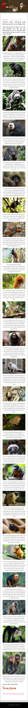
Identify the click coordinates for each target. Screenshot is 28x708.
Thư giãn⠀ (12, 19)
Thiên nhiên (9, 694)
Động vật (14, 694)
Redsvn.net (18, 704)
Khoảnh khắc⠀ (18, 19)
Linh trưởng (21, 694)
